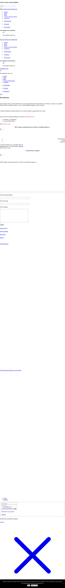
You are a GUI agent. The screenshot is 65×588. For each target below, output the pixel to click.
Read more (34, 585)
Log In (2, 522)
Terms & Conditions (4, 231)
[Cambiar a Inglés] (6, 24)
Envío (63, 140)
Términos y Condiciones (10, 119)
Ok (28, 585)
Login (5, 498)
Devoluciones (61, 139)
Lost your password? (7, 508)
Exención (62, 142)
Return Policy (3, 234)
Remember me (7, 507)
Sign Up (3, 514)
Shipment (2, 237)
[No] (63, 584)
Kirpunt (21, 146)
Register (5, 499)
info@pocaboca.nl (29, 116)
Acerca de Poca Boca (9, 121)
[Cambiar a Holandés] (7, 21)
